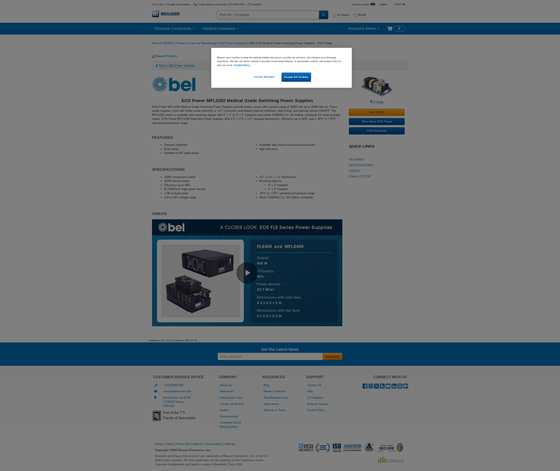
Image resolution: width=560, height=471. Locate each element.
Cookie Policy (242, 65)
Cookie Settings (264, 76)
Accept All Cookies (296, 77)
